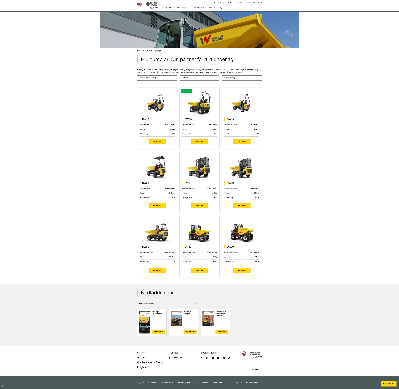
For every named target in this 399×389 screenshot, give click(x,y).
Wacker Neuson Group (150, 362)
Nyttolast (185, 78)
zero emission (182, 8)
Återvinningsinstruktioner (186, 382)
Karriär (254, 3)
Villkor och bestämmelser (211, 382)
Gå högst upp (256, 369)
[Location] (202, 357)
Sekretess (152, 382)
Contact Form (177, 358)
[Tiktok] (229, 357)
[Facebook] (213, 357)
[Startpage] (150, 5)
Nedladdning (158, 331)
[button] (260, 3)
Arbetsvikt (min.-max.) (147, 78)
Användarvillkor (166, 382)
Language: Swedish (146, 304)
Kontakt (240, 3)
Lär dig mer (157, 141)
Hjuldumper (158, 50)
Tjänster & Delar (198, 8)
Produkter (168, 8)
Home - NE (142, 50)
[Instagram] (207, 357)
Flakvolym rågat (230, 78)
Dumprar (149, 50)
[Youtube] (218, 357)
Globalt (248, 3)
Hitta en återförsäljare (219, 3)
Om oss (212, 8)
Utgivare (140, 382)
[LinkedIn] (224, 357)
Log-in (232, 3)
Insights (141, 367)
